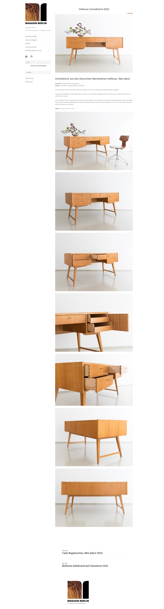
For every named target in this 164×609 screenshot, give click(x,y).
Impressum (29, 82)
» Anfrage (130, 13)
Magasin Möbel (30, 28)
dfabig (83, 603)
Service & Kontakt (31, 47)
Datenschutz (29, 78)
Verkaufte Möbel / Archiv (33, 50)
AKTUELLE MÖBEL (31, 36)
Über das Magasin (31, 40)
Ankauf (27, 43)
